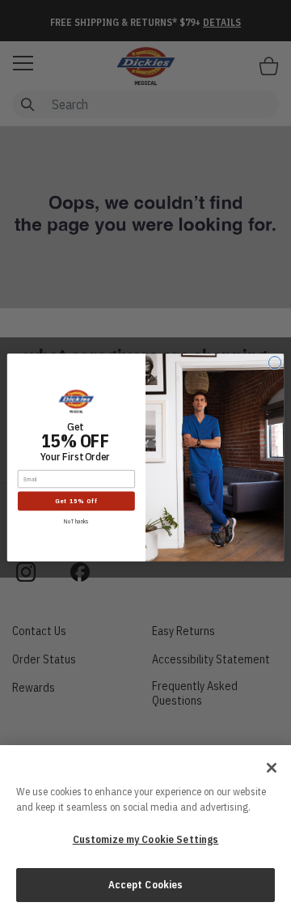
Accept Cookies (145, 885)
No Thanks (76, 521)
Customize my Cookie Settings (146, 839)
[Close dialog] (274, 363)
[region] (145, 830)
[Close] (271, 768)
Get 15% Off (76, 501)
